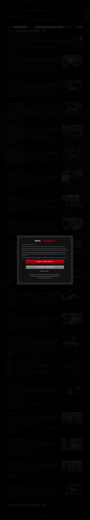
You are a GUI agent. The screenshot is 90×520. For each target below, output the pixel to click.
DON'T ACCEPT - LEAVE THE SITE (45, 267)
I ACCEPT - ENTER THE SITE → (45, 262)
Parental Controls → (45, 271)
